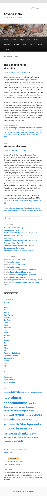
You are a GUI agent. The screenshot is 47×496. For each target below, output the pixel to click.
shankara (24, 433)
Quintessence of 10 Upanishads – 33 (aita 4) (20, 245)
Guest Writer (8, 315)
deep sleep (21, 407)
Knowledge (12, 419)
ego (32, 407)
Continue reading (10, 125)
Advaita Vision (14, 14)
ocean (10, 134)
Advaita (15, 392)
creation (6, 130)
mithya (27, 424)
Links (24, 44)
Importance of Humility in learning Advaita (26, 280)
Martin (6, 325)
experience (28, 410)
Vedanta (27, 437)
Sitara (6, 348)
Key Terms (7, 320)
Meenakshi (8, 327)
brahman (39, 128)
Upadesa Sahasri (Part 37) (13, 228)
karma (38, 414)
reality (15, 428)
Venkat (6, 360)
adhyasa (7, 392)
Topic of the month (16, 208)
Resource (7, 338)
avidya (33, 393)
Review (6, 340)
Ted (5, 350)
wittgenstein (35, 134)
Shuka (6, 345)
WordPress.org (9, 382)
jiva (33, 415)
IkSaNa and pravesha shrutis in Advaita (18, 250)
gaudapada (38, 411)
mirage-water (20, 132)
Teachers (7, 44)
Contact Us (8, 452)
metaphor (11, 132)
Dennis (12, 128)
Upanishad (8, 437)
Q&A (28, 39)
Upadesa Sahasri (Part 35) (13, 243)
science (23, 428)
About (31, 44)
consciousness (15, 402)
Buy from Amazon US (20, 200)
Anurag (6, 305)
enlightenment (12, 410)
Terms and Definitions (12, 353)
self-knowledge (10, 433)
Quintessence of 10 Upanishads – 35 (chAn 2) (20, 233)
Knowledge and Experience (14, 248)
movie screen (30, 132)
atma (22, 393)
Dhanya (6, 312)
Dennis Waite (26, 72)
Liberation (26, 419)
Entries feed (8, 377)
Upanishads (17, 437)
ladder (32, 130)
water (36, 210)
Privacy (39, 44)
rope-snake (16, 134)
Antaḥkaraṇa (8, 238)
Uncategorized (9, 358)
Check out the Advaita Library (15, 450)
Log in (6, 374)
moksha (36, 424)
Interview (7, 317)
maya (5, 132)
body (30, 208)
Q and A (7, 332)
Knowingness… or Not (12, 230)
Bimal (6, 307)
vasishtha (30, 210)
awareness (38, 392)
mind (19, 424)
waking (23, 134)
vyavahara (7, 441)
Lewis (6, 322)
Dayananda (8, 407)
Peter (5, 330)
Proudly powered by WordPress (23, 491)
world (5, 136)
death (5, 210)
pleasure (17, 210)
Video (6, 363)
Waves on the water (15, 146)
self (30, 428)
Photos (6, 49)
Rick (5, 343)
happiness (8, 415)
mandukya (36, 420)
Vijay (5, 365)
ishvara (28, 415)
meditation (12, 424)
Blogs (22, 39)
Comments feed (9, 379)
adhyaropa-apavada (28, 128)
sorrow (23, 210)
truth (34, 433)
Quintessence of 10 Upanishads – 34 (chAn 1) (20, 240)
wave (28, 134)
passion (11, 210)
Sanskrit (16, 44)
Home (6, 39)
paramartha (7, 429)
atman (27, 392)
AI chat (6, 302)
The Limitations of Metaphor (15, 66)
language (38, 130)
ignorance (25, 130)
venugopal (35, 438)
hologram (18, 130)
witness (14, 441)
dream (12, 130)
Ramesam (7, 335)
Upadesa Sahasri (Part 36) (13, 235)
